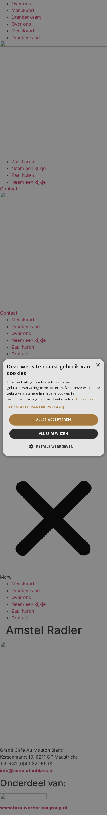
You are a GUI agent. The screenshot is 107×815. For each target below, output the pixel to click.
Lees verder (86, 398)
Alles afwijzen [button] (53, 433)
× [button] (98, 365)
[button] (53, 407)
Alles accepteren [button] (53, 419)
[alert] (53, 407)
